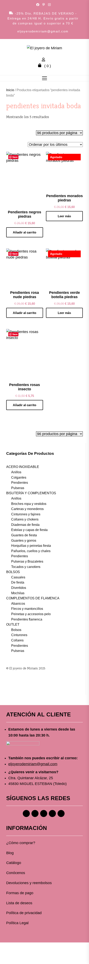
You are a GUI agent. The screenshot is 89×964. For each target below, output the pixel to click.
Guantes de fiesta (24, 535)
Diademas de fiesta (25, 524)
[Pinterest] (43, 813)
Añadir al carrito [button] (24, 232)
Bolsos (16, 630)
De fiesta (17, 582)
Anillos (16, 472)
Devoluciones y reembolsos (29, 883)
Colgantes (18, 477)
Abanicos (18, 603)
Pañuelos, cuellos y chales (31, 551)
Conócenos (15, 873)
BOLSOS (13, 572)
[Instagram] (34, 813)
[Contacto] (61, 813)
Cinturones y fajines (25, 514)
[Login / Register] (44, 60)
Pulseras (17, 488)
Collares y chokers (24, 519)
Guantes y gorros (23, 540)
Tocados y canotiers (25, 567)
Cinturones (19, 635)
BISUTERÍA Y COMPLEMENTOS (31, 493)
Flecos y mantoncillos (27, 608)
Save (15, 157)
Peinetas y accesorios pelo (31, 614)
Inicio (10, 90)
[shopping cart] (40, 66)
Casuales (18, 577)
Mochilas (17, 593)
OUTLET (12, 624)
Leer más (64, 216)
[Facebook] (26, 813)
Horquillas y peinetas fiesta (31, 545)
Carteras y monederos (27, 509)
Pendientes (19, 482)
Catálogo (13, 863)
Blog (10, 853)
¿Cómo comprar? (20, 843)
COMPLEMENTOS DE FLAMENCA (32, 598)
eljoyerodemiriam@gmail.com (43, 31)
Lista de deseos (19, 903)
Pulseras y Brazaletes (27, 561)
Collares (17, 640)
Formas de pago (19, 893)
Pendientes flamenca (26, 619)
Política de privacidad (24, 913)
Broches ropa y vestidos (28, 504)
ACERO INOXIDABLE (22, 467)
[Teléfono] (52, 813)
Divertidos (18, 587)
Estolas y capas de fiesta (29, 530)
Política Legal (17, 923)
